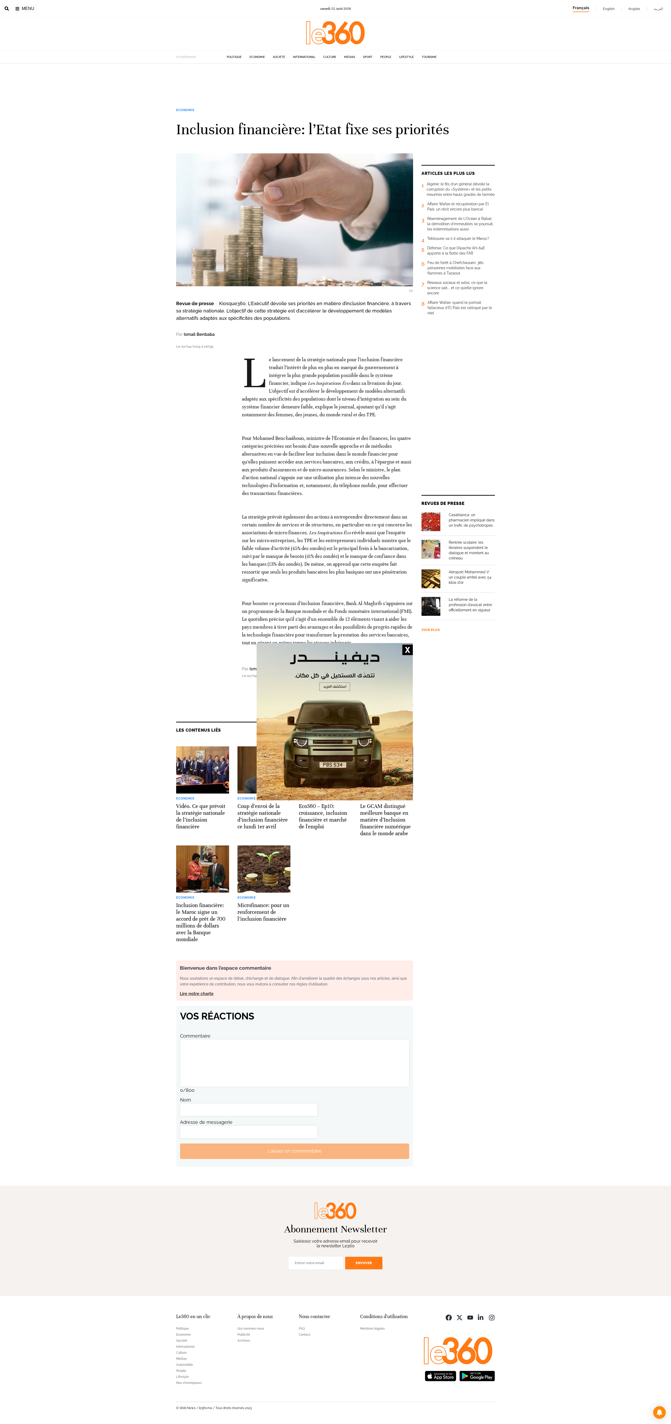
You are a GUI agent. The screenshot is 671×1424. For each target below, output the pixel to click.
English (609, 9)
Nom (185, 1100)
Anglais (634, 9)
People (385, 57)
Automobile (184, 1365)
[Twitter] (459, 1317)
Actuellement (186, 57)
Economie (257, 57)
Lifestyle (406, 57)
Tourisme (429, 57)
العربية (658, 9)
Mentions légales (372, 1328)
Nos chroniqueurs (189, 1383)
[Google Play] (477, 1375)
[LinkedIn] (481, 1317)
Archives (243, 1340)
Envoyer (364, 1263)
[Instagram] (492, 1317)
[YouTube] (470, 1317)
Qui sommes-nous (250, 1328)
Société (279, 57)
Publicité (243, 1334)
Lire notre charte (197, 993)
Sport (367, 57)
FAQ (302, 1328)
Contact (304, 1334)
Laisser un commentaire (295, 1151)
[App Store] (440, 1375)
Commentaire (195, 1036)
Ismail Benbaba (199, 334)
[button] (659, 1412)
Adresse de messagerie (206, 1122)
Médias (349, 57)
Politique (234, 57)
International (304, 57)
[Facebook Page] (449, 1317)
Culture (329, 57)
